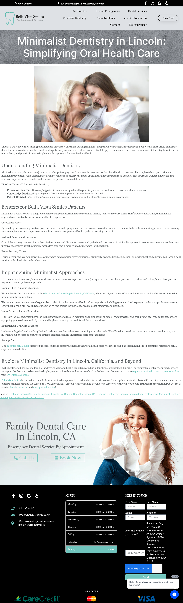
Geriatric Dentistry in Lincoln (112, 394)
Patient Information (135, 18)
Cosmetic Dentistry (74, 18)
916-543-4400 (25, 3)
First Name (131, 502)
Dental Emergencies (108, 11)
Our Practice (79, 11)
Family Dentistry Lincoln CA (48, 394)
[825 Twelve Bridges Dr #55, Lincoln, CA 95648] (59, 3)
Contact (115, 24)
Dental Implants (105, 18)
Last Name (152, 502)
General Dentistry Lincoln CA (80, 394)
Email (128, 512)
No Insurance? (138, 24)
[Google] (159, 3)
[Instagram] (152, 3)
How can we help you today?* (134, 532)
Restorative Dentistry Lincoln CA (26, 397)
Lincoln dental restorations (143, 394)
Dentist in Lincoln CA (20, 394)
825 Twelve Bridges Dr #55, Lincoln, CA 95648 (83, 3)
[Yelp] (166, 3)
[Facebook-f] (145, 3)
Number (151, 512)
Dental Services (137, 11)
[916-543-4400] (16, 3)
